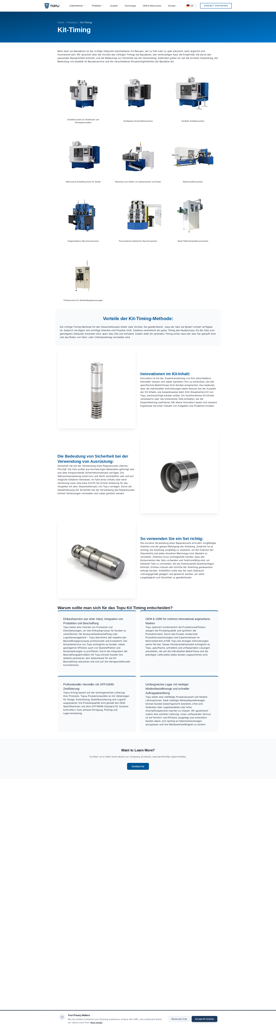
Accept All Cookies (204, 1019)
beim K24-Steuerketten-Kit (194, 392)
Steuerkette (146, 553)
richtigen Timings (125, 54)
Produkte (96, 5)
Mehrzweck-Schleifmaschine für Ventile (83, 182)
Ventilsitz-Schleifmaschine (192, 121)
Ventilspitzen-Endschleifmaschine (138, 121)
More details (96, 1022)
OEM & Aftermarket (152, 6)
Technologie (130, 6)
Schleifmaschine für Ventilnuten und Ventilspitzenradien (83, 121)
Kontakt (171, 6)
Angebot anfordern (216, 6)
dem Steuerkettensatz (85, 486)
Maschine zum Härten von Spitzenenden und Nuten (138, 182)
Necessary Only (179, 1019)
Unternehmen (76, 5)
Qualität (114, 6)
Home (60, 22)
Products (72, 22)
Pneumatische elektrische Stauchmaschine (138, 241)
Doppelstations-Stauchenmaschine (83, 241)
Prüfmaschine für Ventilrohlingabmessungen (83, 300)
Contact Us (138, 766)
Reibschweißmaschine (193, 182)
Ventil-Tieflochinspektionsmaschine (192, 241)
